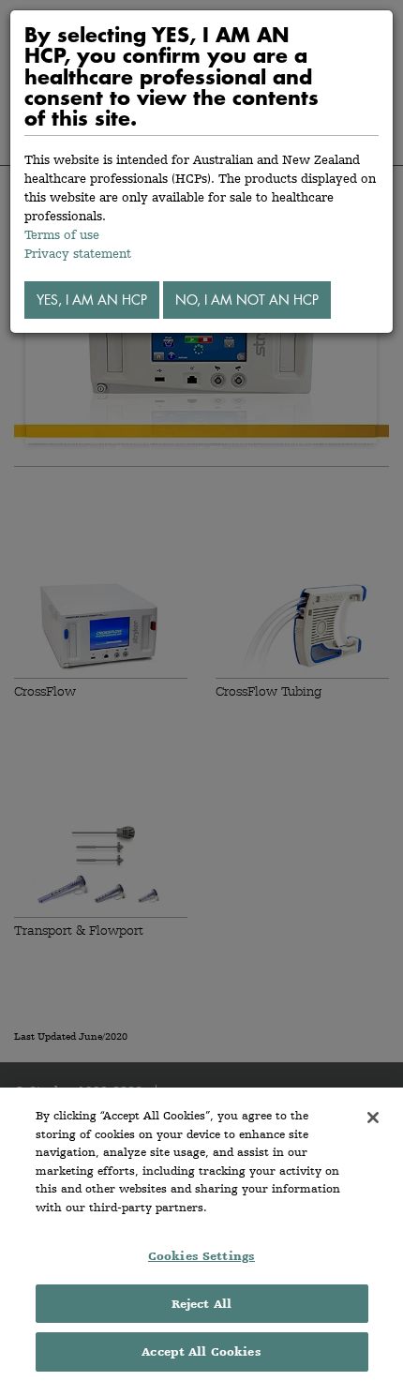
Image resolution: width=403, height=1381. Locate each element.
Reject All (201, 1304)
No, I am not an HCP (247, 299)
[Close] (373, 1117)
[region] (201, 1234)
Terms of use (61, 234)
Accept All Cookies (201, 1351)
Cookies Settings (201, 1256)
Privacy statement (77, 253)
